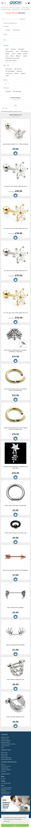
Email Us (3, 778)
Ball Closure (8, 69)
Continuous (8, 73)
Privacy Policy (4, 768)
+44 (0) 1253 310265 (6, 783)
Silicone (25, 53)
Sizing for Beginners (6, 757)
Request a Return (5, 742)
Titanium (13, 49)
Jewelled (8, 91)
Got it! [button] (15, 825)
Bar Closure (18, 69)
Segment (19, 71)
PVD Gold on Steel (10, 60)
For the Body (7, 19)
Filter (15, 105)
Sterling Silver (9, 51)
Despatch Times (5, 737)
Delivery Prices (5, 739)
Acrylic (13, 53)
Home (2, 19)
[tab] (15, 27)
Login (2, 747)
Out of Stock (16, 30)
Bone (12, 56)
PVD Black (21, 49)
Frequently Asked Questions (8, 744)
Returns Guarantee (6, 740)
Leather (25, 56)
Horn (6, 56)
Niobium (18, 56)
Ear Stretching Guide (6, 759)
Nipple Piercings (14, 19)
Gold (17, 51)
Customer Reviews (6, 766)
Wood (19, 53)
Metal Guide (4, 756)
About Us (3, 764)
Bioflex (7, 53)
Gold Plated (24, 51)
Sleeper (23, 73)
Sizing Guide (4, 752)
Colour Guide (4, 754)
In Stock (7, 30)
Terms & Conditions (6, 769)
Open (7, 75)
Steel (7, 49)
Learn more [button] (7, 821)
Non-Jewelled (17, 91)
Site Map (3, 771)
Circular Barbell (10, 71)
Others (16, 73)
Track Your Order (5, 745)
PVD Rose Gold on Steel (12, 58)
